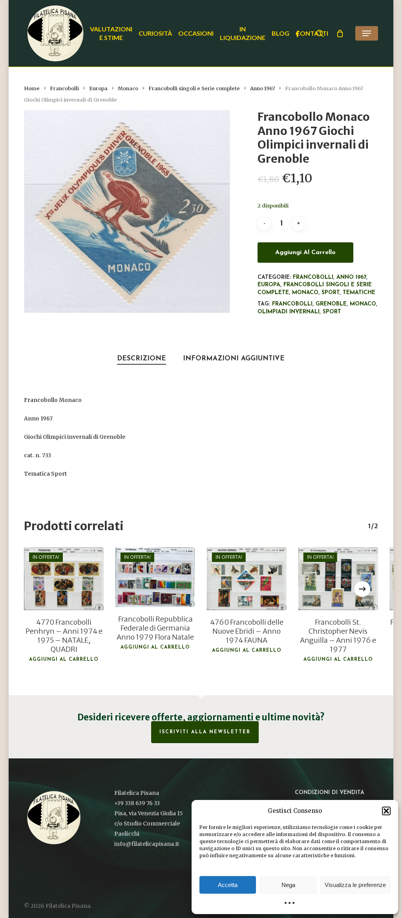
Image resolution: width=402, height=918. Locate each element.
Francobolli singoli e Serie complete (194, 88)
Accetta (228, 885)
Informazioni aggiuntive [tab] (234, 358)
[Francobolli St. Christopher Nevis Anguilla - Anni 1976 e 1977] (338, 578)
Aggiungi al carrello (305, 252)
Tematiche (359, 293)
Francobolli (64, 88)
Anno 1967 (262, 88)
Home (32, 88)
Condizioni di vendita (329, 793)
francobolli (292, 304)
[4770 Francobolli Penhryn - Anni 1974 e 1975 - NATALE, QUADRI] (64, 578)
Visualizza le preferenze (355, 885)
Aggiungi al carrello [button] (64, 659)
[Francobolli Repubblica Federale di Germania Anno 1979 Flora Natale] (155, 577)
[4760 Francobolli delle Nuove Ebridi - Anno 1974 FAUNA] (247, 578)
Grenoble (331, 304)
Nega (288, 885)
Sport (331, 293)
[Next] (362, 589)
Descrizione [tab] (141, 358)
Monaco (128, 88)
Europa (98, 88)
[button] (386, 811)
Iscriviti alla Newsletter (204, 732)
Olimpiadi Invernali (289, 312)
